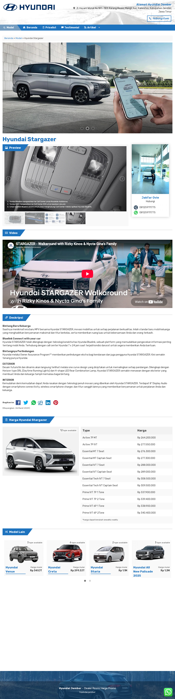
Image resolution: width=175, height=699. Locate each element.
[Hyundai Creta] (66, 552)
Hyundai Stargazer (29, 139)
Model (19, 38)
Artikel (91, 27)
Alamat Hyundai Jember (154, 4)
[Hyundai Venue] (23, 552)
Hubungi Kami (160, 18)
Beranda (31, 27)
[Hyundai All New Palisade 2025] (151, 552)
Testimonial (71, 27)
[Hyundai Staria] (109, 552)
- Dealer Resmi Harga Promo (87, 688)
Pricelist (50, 27)
